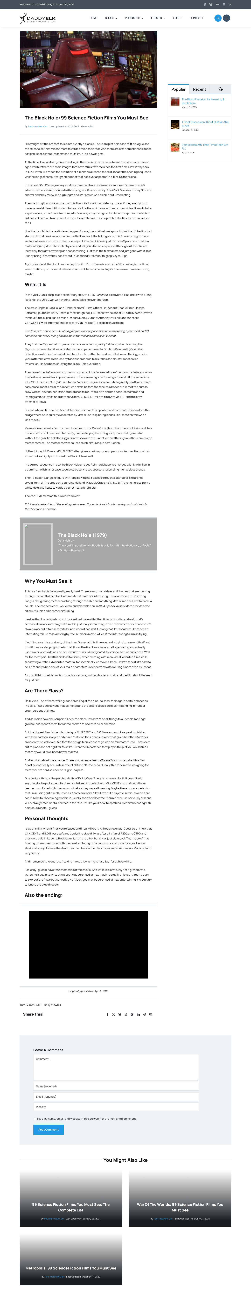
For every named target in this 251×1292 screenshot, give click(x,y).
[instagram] (224, 4)
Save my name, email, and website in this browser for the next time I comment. (87, 1118)
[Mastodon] (132, 1014)
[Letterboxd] (217, 4)
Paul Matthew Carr (38, 126)
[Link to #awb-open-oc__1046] (218, 18)
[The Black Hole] (88, 32)
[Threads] (205, 4)
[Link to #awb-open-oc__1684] (226, 18)
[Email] (151, 1014)
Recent (199, 89)
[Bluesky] (120, 1014)
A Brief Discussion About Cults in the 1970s (205, 124)
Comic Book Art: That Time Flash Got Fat (205, 146)
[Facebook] (107, 1014)
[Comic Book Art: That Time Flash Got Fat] (175, 145)
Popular (178, 89)
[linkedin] (230, 4)
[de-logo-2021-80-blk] (37, 14)
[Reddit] (126, 1014)
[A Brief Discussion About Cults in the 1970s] (175, 122)
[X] (113, 1014)
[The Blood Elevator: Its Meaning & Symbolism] (175, 100)
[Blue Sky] (210, 4)
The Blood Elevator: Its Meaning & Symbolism (203, 101)
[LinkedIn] (138, 1014)
